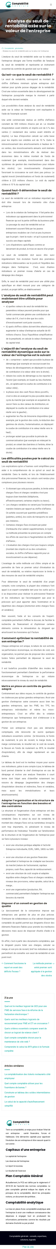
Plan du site (28, 1247)
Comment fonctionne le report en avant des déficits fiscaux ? (15, 967)
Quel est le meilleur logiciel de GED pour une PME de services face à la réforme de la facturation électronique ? (25, 1010)
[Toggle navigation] (51, 5)
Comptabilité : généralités (14, 48)
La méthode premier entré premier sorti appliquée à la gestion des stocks (41, 969)
